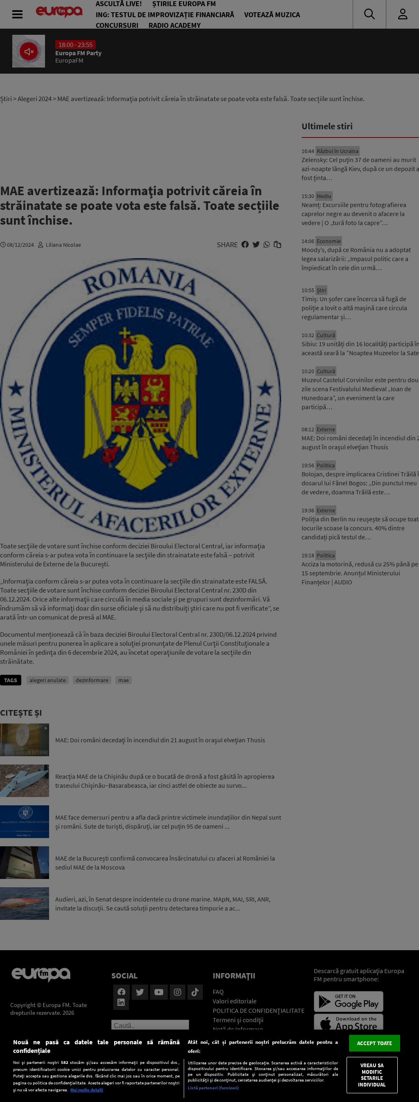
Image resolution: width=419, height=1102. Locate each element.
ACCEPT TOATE (374, 1042)
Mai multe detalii (86, 1090)
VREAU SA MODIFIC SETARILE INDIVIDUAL (372, 1075)
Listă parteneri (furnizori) (213, 1088)
